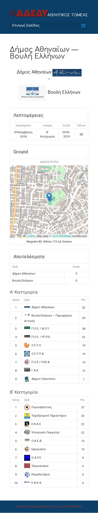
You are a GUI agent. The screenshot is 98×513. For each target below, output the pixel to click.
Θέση (15, 300)
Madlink (76, 506)
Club (27, 300)
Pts (83, 300)
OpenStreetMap (62, 236)
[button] (49, 197)
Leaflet (30, 236)
